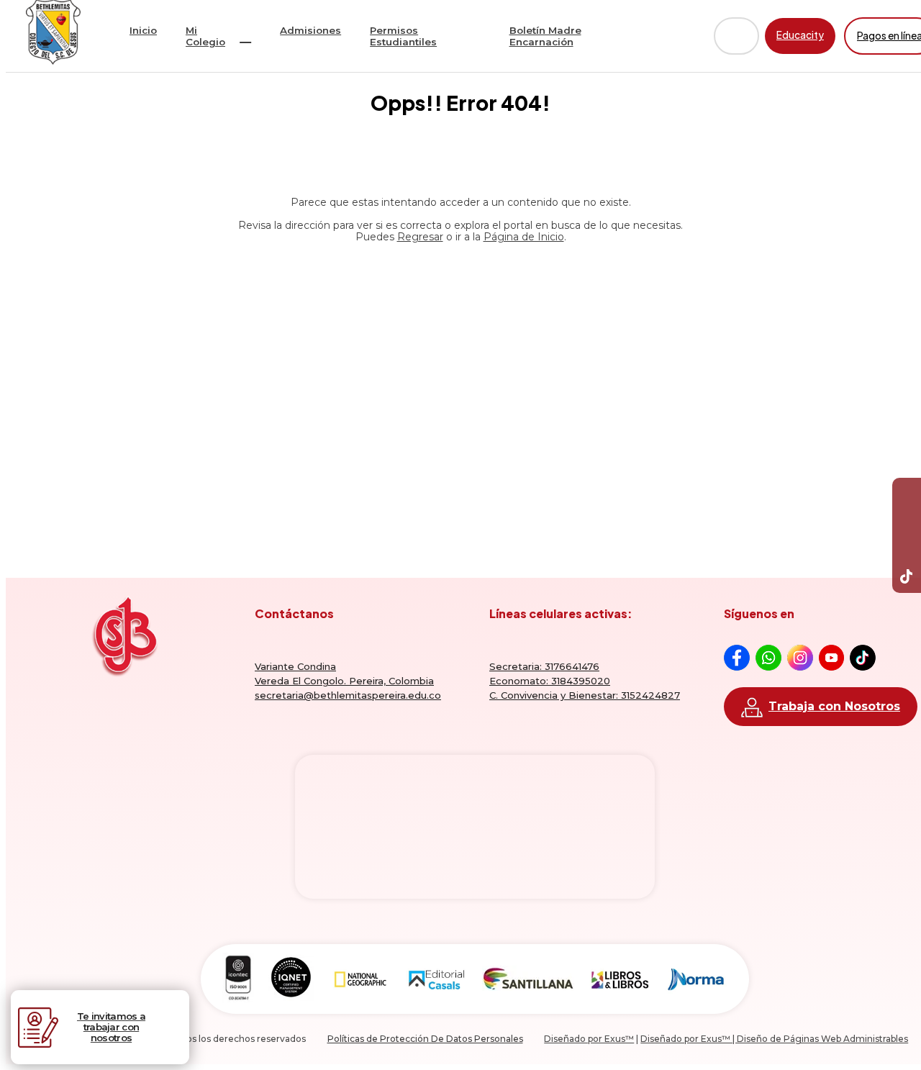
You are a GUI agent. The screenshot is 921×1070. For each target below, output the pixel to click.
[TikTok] (906, 578)
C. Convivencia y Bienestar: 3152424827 (584, 695)
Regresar (420, 236)
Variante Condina (295, 666)
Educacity (800, 35)
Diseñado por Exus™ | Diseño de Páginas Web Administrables (774, 1038)
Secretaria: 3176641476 (544, 666)
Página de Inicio (524, 236)
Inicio (143, 30)
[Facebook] (906, 492)
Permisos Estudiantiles (403, 35)
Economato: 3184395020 (549, 680)
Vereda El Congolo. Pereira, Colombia (344, 680)
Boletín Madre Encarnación (545, 35)
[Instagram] (906, 549)
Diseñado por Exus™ (589, 1038)
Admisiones (310, 30)
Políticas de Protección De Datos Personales (425, 1038)
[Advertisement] (460, 380)
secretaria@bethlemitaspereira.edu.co (348, 695)
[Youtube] (906, 521)
